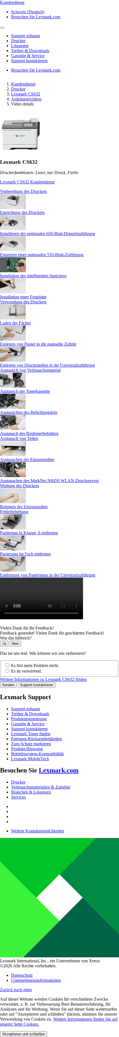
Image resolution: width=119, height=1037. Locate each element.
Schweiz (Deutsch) (27, 11)
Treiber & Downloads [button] (30, 50)
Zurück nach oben (16, 989)
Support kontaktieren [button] (29, 60)
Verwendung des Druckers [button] (23, 301)
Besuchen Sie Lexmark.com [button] (35, 16)
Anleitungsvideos (26, 99)
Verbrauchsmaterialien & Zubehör (40, 787)
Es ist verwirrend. (26, 671)
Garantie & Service (28, 723)
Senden (8, 685)
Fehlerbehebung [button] (14, 511)
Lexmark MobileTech (30, 758)
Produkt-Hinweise (27, 748)
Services (18, 797)
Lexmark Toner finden (30, 733)
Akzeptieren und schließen (23, 1034)
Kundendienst (23, 84)
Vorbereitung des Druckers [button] (23, 191)
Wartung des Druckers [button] (19, 485)
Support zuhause (25, 708)
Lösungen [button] (20, 45)
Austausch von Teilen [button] (19, 438)
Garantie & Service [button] (28, 55)
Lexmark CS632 (25, 94)
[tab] (59, 191)
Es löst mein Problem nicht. (35, 665)
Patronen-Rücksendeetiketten (36, 738)
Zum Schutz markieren (31, 743)
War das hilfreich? (16, 638)
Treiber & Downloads (30, 713)
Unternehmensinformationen (36, 980)
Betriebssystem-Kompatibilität (37, 753)
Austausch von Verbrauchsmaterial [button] (30, 370)
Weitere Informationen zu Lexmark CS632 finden (43, 679)
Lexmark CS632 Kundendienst (27, 182)
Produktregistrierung (29, 718)
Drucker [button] (18, 40)
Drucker (18, 89)
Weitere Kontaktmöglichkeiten (37, 831)
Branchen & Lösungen (31, 792)
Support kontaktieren (36, 685)
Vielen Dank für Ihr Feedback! (27, 628)
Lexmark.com (59, 770)
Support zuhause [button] (25, 35)
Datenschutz (22, 975)
